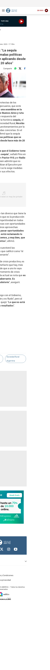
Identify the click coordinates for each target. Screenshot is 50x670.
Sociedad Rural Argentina (13, 359)
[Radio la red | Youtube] (15, 549)
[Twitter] (20, 68)
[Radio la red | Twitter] (1, 549)
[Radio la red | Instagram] (8, 549)
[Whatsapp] (15, 68)
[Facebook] (24, 68)
